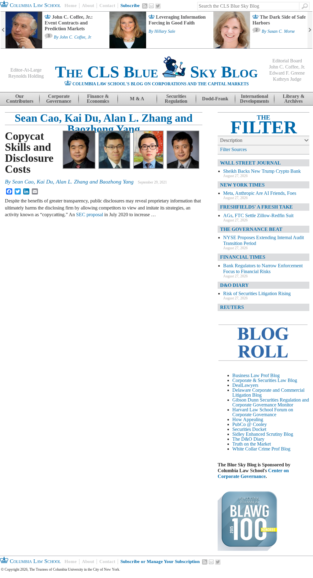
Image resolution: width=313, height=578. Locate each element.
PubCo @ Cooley (249, 424)
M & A (137, 98)
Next (309, 30)
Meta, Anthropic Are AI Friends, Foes (259, 193)
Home (70, 5)
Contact (107, 5)
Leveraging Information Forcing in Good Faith (177, 19)
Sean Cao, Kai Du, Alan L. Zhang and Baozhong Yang (104, 124)
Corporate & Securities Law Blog (264, 380)
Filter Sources (233, 149)
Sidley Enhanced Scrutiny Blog (262, 434)
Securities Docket (249, 429)
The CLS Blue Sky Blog (156, 72)
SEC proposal (89, 214)
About (88, 5)
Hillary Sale (164, 31)
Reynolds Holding (26, 76)
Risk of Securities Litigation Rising (257, 293)
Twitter (158, 6)
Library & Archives (293, 99)
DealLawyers (245, 385)
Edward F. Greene (287, 73)
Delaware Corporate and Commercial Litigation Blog (268, 392)
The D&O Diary (248, 439)
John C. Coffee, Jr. (76, 37)
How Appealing (247, 419)
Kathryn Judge (287, 79)
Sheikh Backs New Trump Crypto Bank (262, 171)
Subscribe (130, 5)
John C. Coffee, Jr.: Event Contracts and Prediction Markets (69, 22)
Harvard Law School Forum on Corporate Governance (262, 412)
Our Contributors (19, 99)
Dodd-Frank (215, 98)
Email (151, 5)
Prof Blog (280, 448)
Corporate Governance (58, 99)
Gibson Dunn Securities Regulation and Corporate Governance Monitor (270, 402)
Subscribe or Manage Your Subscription (160, 561)
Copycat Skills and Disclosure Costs (29, 152)
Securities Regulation (176, 99)
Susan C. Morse (281, 31)
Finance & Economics (98, 99)
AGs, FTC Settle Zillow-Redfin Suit (258, 215)
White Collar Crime (251, 448)
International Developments (254, 99)
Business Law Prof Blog (256, 375)
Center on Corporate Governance (253, 473)
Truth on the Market (251, 443)
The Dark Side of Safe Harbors (279, 19)
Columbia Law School (34, 5)
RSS (145, 6)
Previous (3, 30)
